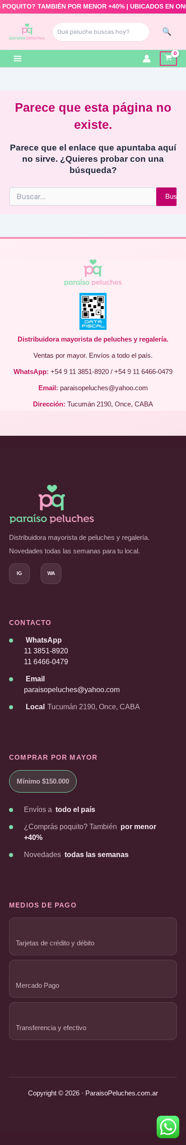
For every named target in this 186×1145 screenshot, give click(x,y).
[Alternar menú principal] (17, 58)
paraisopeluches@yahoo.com (72, 689)
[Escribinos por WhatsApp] (51, 573)
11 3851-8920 (46, 651)
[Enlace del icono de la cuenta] (147, 59)
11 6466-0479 (46, 662)
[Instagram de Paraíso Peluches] (19, 573)
